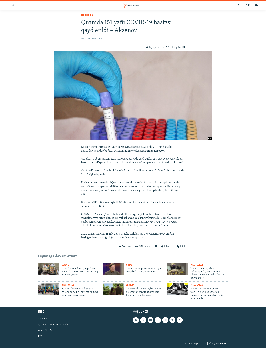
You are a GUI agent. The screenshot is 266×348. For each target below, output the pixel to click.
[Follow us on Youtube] (150, 320)
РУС (239, 5)
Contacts (42, 319)
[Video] (256, 5)
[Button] (152, 47)
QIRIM (129, 265)
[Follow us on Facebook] (136, 320)
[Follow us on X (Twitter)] (143, 320)
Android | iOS (45, 330)
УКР (247, 5)
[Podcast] (180, 320)
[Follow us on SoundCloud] (158, 320)
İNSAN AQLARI (196, 265)
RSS (40, 336)
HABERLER (87, 15)
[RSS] (172, 320)
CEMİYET (66, 265)
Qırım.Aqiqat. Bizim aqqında (53, 324)
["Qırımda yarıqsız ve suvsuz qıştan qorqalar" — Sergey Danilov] (113, 269)
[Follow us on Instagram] (165, 320)
